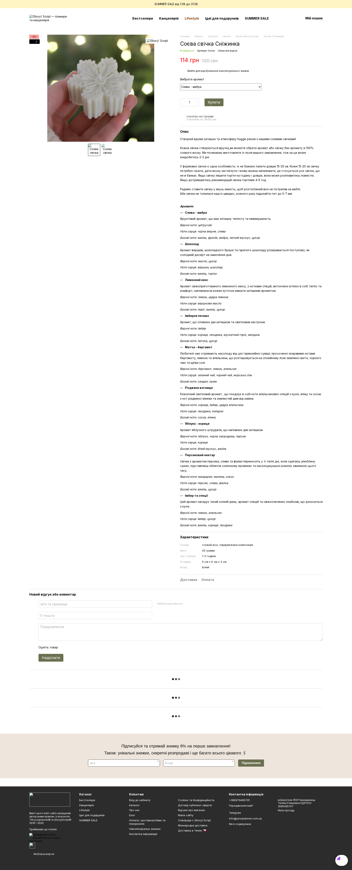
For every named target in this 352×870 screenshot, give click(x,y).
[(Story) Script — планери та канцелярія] (49, 799)
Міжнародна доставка (192, 825)
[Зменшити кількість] (183, 102)
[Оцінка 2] (71, 647)
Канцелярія (169, 18)
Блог (132, 815)
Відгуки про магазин (191, 810)
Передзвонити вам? (241, 805)
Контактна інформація (143, 834)
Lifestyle (192, 18)
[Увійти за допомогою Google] (193, 603)
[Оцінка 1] (65, 647)
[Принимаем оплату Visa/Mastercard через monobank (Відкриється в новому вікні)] (51, 837)
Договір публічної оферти (195, 805)
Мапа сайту (185, 815)
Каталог (134, 805)
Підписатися (251, 763)
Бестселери (142, 18)
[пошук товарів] (279, 18)
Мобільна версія (43, 854)
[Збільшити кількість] (196, 102)
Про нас (134, 810)
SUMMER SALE (257, 18)
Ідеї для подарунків (222, 18)
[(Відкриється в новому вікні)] (32, 845)
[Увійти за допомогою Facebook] (187, 603)
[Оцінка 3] (78, 647)
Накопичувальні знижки (145, 828)
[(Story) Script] (157, 41)
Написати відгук (227, 50)
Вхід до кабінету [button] (139, 800)
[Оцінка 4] (84, 647)
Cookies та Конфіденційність (196, 800)
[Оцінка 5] (91, 647)
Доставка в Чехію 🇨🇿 (192, 830)
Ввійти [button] (191, 70)
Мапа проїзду (286, 810)
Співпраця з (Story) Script (194, 820)
